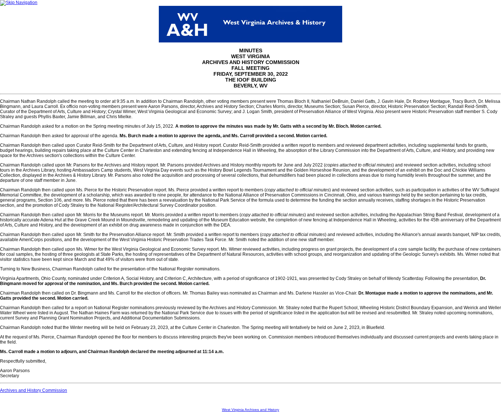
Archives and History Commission (33, 390)
